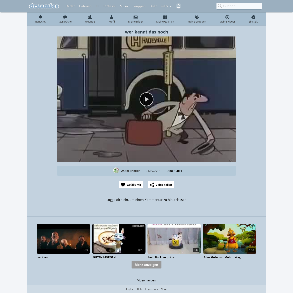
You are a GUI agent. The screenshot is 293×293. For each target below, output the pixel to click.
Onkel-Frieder (130, 171)
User (153, 6)
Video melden (146, 280)
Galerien (85, 6)
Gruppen (139, 6)
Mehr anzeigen (146, 265)
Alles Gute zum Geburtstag (222, 257)
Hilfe (139, 289)
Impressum (151, 289)
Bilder (70, 6)
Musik (124, 6)
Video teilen (164, 185)
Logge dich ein (117, 200)
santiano (43, 257)
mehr (164, 6)
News (164, 289)
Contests (109, 6)
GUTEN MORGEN (104, 257)
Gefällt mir (134, 185)
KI (97, 6)
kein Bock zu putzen (162, 257)
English (130, 289)
